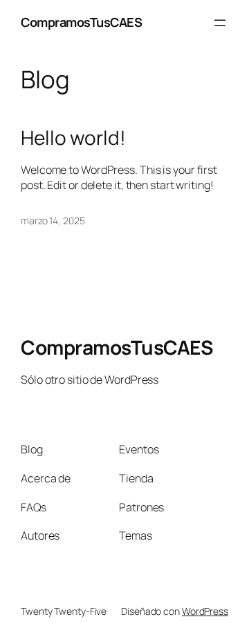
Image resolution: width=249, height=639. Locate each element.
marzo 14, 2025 (53, 220)
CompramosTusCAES (81, 22)
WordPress (205, 611)
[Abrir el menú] (220, 22)
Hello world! (73, 138)
